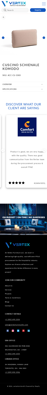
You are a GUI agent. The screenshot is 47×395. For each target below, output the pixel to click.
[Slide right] (44, 37)
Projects (8, 294)
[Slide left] (3, 37)
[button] (44, 4)
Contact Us (9, 306)
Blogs (7, 302)
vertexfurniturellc (19, 386)
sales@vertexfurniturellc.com (16, 325)
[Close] (5, 10)
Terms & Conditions (13, 298)
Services (8, 290)
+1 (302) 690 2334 (12, 319)
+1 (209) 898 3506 (12, 372)
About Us (9, 286)
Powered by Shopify (33, 386)
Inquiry (38, 10)
